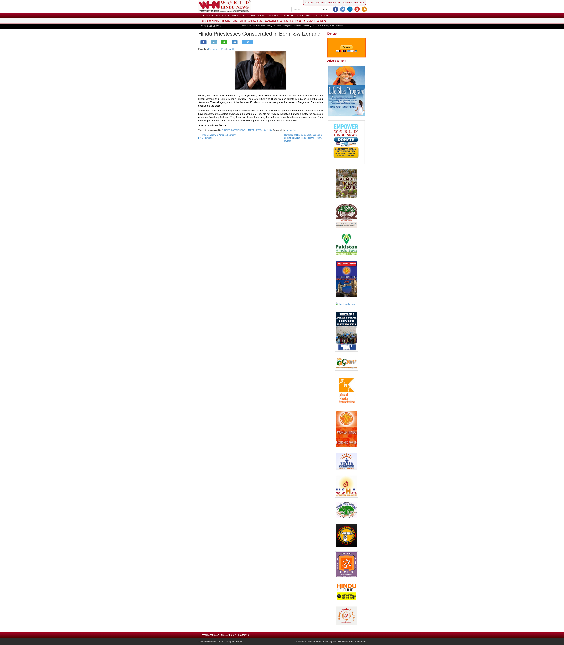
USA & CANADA (231, 15)
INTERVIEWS (309, 21)
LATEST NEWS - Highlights (259, 130)
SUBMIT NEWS (334, 2)
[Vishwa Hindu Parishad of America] (346, 216)
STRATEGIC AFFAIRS (210, 21)
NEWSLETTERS (271, 21)
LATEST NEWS (208, 15)
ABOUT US (347, 2)
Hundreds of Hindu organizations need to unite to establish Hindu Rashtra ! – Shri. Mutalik (303, 137)
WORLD (219, 15)
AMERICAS (262, 15)
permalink (291, 130)
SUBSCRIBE (359, 2)
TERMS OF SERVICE (210, 635)
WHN (231, 49)
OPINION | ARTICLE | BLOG (251, 21)
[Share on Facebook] (203, 42)
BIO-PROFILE (295, 21)
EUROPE (244, 15)
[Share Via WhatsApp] (224, 42)
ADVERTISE (321, 2)
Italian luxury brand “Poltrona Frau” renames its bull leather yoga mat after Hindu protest (329, 25)
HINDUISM (225, 21)
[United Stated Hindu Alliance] (346, 486)
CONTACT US (243, 635)
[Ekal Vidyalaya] (346, 461)
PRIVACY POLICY (228, 635)
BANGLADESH (322, 15)
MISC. (235, 21)
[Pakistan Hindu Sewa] (346, 244)
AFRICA (300, 15)
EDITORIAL (321, 21)
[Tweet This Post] (214, 42)
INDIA (253, 15)
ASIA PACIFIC (274, 15)
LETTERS (284, 21)
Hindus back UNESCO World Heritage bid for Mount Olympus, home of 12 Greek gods (250, 25)
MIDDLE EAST (288, 15)
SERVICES (309, 2)
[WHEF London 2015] (346, 279)
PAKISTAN (310, 15)
